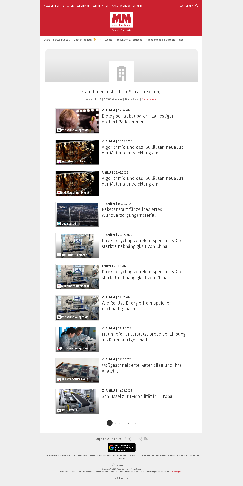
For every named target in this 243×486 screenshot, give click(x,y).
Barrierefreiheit (147, 455)
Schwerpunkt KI (62, 39)
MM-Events (106, 39)
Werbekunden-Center (106, 455)
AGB (74, 455)
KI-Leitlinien (172, 455)
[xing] (139, 439)
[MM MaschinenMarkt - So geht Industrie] (47, 39)
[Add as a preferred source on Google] (122, 447)
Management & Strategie (160, 39)
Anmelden (186, 5)
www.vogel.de (178, 472)
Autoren (122, 458)
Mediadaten (122, 455)
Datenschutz (134, 455)
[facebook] (123, 439)
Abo (180, 455)
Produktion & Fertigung (129, 39)
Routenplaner (150, 99)
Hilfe (79, 455)
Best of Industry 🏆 (85, 39)
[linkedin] (145, 439)
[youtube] (134, 439)
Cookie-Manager (51, 455)
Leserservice (65, 455)
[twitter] (128, 439)
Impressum (160, 455)
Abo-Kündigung (89, 455)
